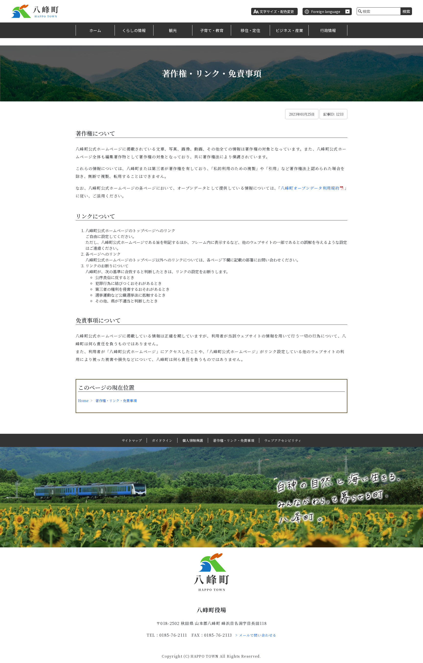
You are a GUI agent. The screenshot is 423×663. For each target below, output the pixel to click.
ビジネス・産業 (289, 30)
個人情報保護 (192, 440)
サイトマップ (132, 440)
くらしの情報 (134, 30)
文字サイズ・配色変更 (277, 11)
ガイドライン (162, 440)
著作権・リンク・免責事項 (116, 400)
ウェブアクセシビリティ (282, 440)
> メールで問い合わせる (256, 635)
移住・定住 (250, 30)
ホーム (95, 30)
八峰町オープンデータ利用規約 (310, 188)
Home (83, 400)
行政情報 (328, 30)
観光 (173, 30)
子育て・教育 (211, 30)
